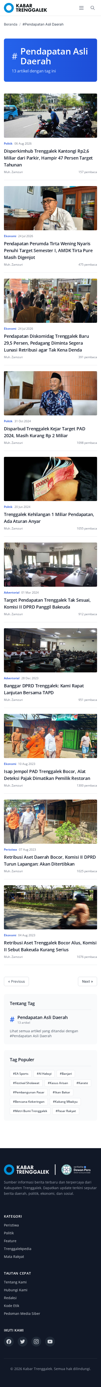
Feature (10, 1240)
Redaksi (10, 1297)
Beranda (10, 24)
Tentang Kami (15, 1282)
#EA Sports (20, 1074)
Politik (9, 1233)
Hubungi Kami (15, 1290)
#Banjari (66, 1074)
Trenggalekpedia (17, 1248)
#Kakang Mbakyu (65, 1102)
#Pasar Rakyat (66, 1111)
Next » (87, 981)
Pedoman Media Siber (22, 1313)
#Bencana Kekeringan (29, 1102)
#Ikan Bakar (61, 1092)
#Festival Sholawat (26, 1083)
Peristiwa (11, 1225)
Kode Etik (11, 1305)
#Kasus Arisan (58, 1083)
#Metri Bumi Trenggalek (30, 1111)
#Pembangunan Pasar (28, 1092)
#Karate (82, 1083)
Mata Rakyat (14, 1256)
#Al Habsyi (44, 1074)
